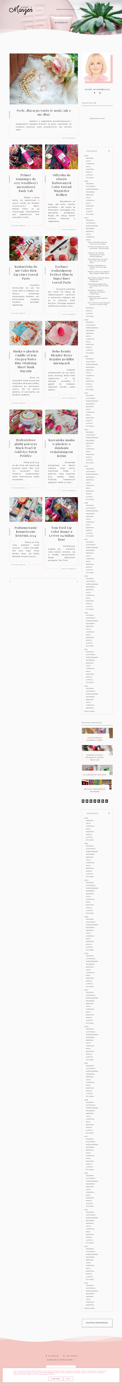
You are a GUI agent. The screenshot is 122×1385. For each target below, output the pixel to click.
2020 (86, 430)
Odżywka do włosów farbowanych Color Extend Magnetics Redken (61, 185)
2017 (86, 539)
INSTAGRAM (72, 1356)
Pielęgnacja (83, 9)
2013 (86, 686)
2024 (86, 218)
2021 (86, 393)
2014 (86, 649)
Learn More (55, 1379)
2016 (86, 576)
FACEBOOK (53, 1356)
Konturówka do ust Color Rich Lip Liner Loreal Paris (26, 272)
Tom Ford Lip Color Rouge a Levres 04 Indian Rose (61, 533)
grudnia (90, 183)
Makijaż (95, 9)
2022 (86, 356)
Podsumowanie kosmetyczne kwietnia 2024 (26, 531)
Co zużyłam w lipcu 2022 (94, 775)
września (90, 192)
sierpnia (90, 158)
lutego (89, 175)
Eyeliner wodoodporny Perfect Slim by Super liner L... (97, 267)
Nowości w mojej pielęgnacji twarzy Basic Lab (94, 757)
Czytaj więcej (69, 138)
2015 (86, 613)
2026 (86, 156)
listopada (90, 186)
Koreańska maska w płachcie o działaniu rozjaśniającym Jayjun (61, 448)
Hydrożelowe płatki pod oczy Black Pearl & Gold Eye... (98, 285)
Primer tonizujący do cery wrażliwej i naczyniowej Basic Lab (26, 183)
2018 (86, 503)
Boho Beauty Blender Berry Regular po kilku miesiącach (61, 357)
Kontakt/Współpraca (66, 9)
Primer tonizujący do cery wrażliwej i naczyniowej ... (98, 248)
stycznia (90, 178)
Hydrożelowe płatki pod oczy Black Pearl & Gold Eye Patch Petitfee (26, 448)
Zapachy (105, 9)
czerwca (90, 164)
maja (88, 166)
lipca (88, 161)
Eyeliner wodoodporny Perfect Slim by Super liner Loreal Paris (61, 274)
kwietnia (90, 169)
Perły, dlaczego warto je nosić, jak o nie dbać (44, 112)
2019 (86, 466)
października (92, 189)
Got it (68, 1379)
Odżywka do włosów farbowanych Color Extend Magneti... (96, 254)
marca (89, 172)
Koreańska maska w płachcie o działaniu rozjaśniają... (96, 292)
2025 (86, 181)
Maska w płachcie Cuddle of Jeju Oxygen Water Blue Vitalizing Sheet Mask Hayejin (26, 361)
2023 (86, 320)
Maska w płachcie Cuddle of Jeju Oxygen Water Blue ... (99, 273)
